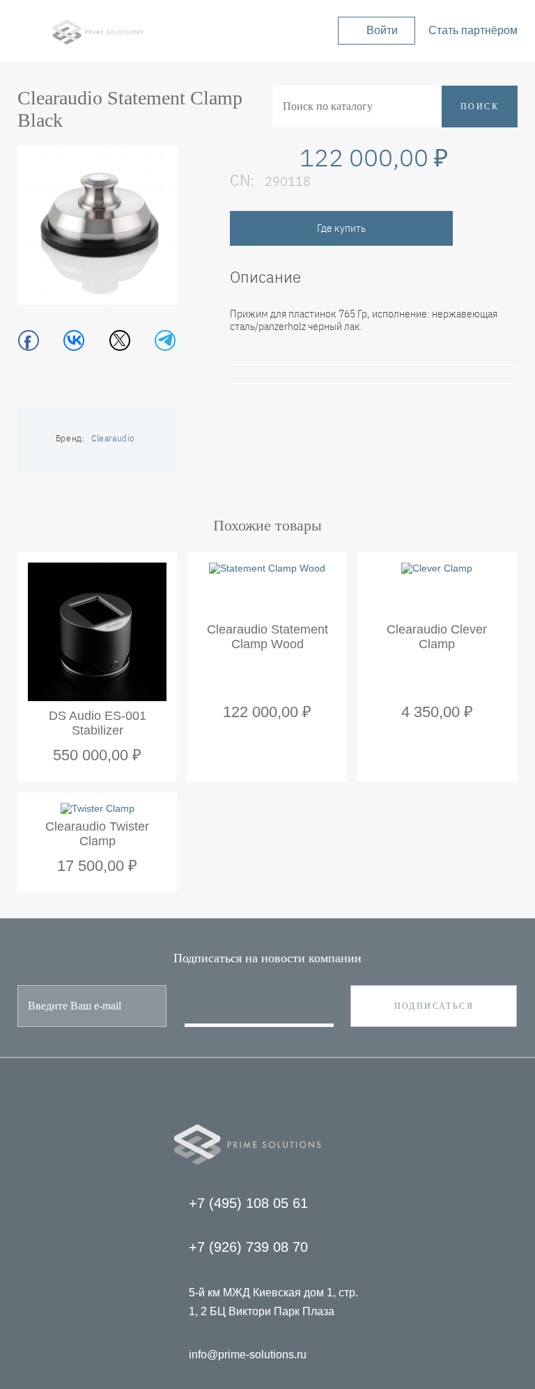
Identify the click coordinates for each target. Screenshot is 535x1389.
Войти (382, 30)
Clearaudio (113, 438)
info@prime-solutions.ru (248, 1354)
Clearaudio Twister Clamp (97, 833)
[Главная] (97, 41)
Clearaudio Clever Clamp (437, 636)
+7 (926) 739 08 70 (248, 1247)
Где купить (341, 228)
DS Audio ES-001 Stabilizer (97, 723)
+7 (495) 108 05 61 (248, 1203)
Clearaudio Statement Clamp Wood (267, 636)
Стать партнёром (473, 30)
